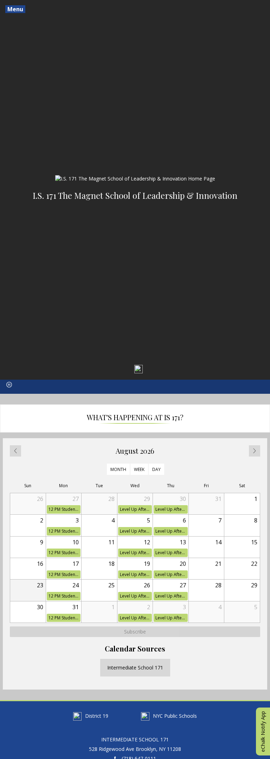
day (156, 469)
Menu (15, 9)
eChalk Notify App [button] (262, 731)
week (139, 469)
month (118, 469)
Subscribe (135, 631)
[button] (9, 384)
